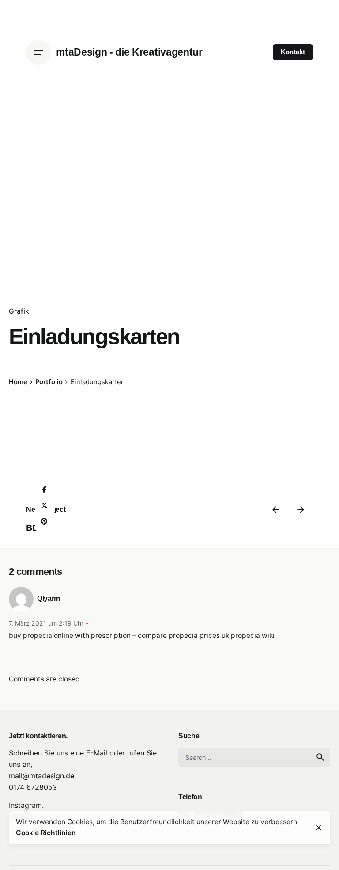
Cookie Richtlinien (46, 833)
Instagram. (26, 805)
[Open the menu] (38, 52)
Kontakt (293, 52)
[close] (319, 828)
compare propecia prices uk (183, 635)
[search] (320, 757)
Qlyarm (48, 598)
